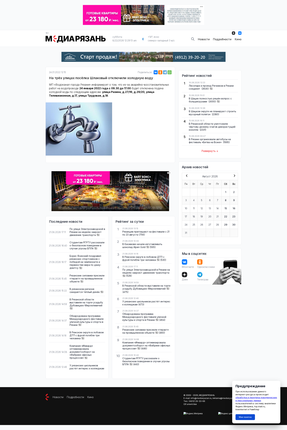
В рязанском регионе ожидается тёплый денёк (85, 290)
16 (234, 208)
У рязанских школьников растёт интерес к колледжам (87, 367)
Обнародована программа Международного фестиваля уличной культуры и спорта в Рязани (86, 320)
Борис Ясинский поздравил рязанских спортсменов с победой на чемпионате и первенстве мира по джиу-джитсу (85, 261)
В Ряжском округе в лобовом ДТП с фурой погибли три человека (87, 335)
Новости (204, 39)
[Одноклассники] (160, 72)
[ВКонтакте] (156, 72)
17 (186, 216)
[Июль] (186, 176)
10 (186, 208)
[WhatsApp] (170, 72)
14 (217, 208)
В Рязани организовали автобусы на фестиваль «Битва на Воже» (210, 141)
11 (194, 208)
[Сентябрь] (234, 176)
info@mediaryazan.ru (201, 398)
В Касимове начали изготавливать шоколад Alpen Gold (142, 245)
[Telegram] (165, 72)
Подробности (222, 39)
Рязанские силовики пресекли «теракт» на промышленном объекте (87, 278)
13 (210, 208)
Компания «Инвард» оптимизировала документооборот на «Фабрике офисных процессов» (82, 351)
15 (226, 208)
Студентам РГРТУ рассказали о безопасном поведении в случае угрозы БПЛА (87, 245)
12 (202, 208)
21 (217, 216)
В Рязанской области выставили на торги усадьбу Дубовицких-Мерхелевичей (86, 302)
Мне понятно (245, 417)
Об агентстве (190, 404)
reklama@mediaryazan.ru (224, 398)
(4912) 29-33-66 (197, 401)
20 (209, 216)
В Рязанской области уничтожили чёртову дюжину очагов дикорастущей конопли (212, 126)
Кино (238, 39)
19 (201, 216)
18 (194, 216)
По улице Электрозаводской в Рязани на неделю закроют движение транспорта (87, 232)
